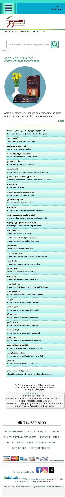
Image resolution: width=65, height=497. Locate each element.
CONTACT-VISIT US (10, 31)
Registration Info (14, 431)
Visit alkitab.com (45, 481)
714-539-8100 (38, 390)
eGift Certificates (40, 448)
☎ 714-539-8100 (32, 422)
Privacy (44, 437)
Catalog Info (19, 448)
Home (4, 50)
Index (20, 442)
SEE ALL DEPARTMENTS (29, 31)
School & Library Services (41, 442)
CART (53, 9)
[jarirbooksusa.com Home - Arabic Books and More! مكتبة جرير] (14, 27)
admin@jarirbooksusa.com (41, 387)
